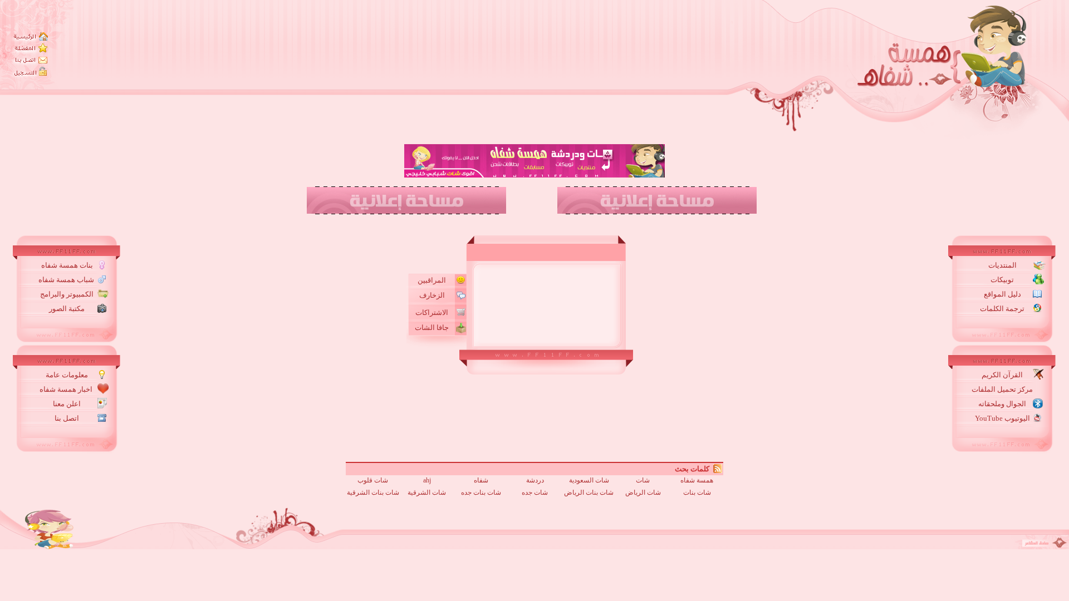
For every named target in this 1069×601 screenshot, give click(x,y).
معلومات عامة (67, 375)
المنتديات (1002, 265)
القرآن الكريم (1002, 375)
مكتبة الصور (67, 308)
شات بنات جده (481, 492)
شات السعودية (589, 480)
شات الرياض (643, 492)
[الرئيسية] (31, 36)
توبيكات (1002, 279)
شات (643, 480)
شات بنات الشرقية (373, 492)
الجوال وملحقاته (1002, 404)
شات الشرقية (427, 492)
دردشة (535, 480)
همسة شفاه (696, 480)
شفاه (481, 480)
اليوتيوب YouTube (1002, 418)
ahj (427, 480)
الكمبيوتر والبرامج (67, 294)
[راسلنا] (31, 60)
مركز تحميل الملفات (1002, 389)
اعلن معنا (67, 404)
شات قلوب (372, 480)
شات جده (535, 492)
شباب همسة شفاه (67, 279)
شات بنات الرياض (589, 492)
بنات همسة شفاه (67, 265)
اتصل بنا (67, 418)
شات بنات (697, 492)
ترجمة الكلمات (1002, 308)
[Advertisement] (554, 218)
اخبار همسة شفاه (67, 389)
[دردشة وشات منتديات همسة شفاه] (1028, 69)
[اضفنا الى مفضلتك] (31, 48)
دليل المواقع (1002, 294)
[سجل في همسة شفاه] (31, 72)
